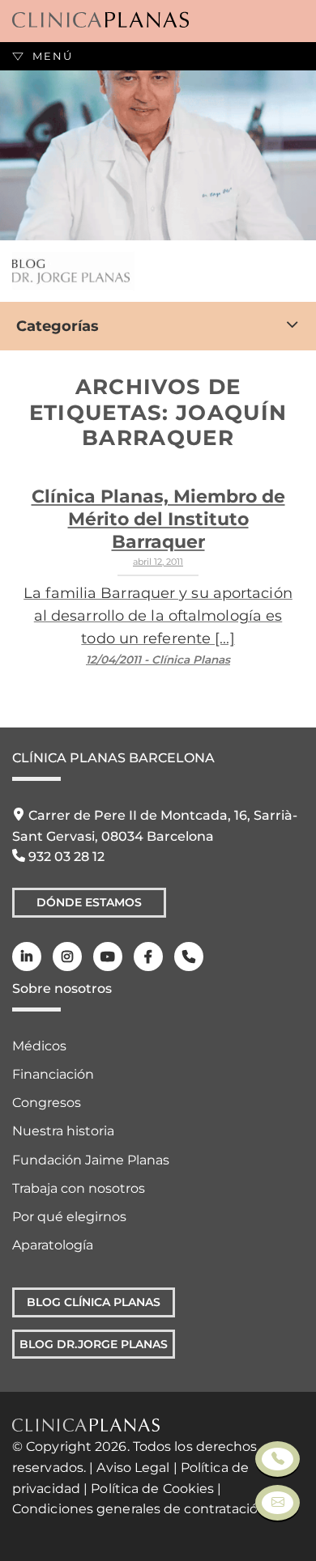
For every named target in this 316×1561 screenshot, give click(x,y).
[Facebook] (148, 956)
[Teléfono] (188, 956)
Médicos (39, 1046)
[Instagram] (67, 956)
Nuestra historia (63, 1131)
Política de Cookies (152, 1488)
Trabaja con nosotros (78, 1188)
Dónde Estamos (89, 902)
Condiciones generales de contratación (139, 1508)
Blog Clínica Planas (93, 1302)
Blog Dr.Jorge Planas (93, 1344)
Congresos (46, 1102)
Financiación (53, 1074)
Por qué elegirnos (69, 1216)
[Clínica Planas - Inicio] (100, 20)
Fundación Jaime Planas (90, 1160)
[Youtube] (107, 956)
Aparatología (52, 1245)
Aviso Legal (132, 1467)
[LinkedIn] (26, 956)
